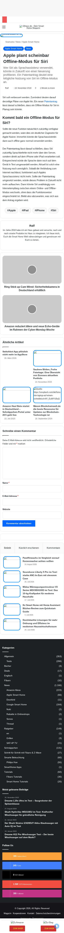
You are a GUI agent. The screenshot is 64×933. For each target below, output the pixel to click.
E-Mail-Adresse (10, 496)
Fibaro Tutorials (14, 776)
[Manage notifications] (56, 926)
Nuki (9, 709)
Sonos (10, 719)
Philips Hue (12, 762)
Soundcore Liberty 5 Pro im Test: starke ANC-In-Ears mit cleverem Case (40, 575)
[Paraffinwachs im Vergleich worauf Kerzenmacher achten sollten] (11, 562)
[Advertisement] (32, 8)
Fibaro (7, 680)
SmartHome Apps (12, 767)
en (8, 733)
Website (6, 509)
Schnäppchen (11, 748)
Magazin (7, 913)
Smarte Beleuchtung (14, 757)
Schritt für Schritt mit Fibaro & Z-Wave (22, 753)
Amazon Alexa (14, 690)
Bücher (7, 666)
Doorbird (11, 699)
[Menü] (3, 28)
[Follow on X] (9, 88)
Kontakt (30, 913)
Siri (54, 210)
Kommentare (53, 548)
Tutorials (8, 772)
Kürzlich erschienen (29, 548)
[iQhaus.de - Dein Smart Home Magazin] (32, 27)
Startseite (9, 42)
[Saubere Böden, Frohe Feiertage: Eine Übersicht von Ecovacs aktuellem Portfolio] (47, 358)
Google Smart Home (17, 704)
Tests (9, 661)
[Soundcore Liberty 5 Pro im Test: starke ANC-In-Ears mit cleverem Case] (11, 576)
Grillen (10, 738)
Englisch (8, 676)
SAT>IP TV (12, 743)
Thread (10, 724)
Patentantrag (50, 101)
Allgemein (9, 656)
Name (5, 483)
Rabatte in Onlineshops (18, 714)
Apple (12, 210)
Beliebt (7, 548)
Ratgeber (8, 728)
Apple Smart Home (30, 42)
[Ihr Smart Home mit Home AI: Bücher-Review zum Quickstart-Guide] (11, 609)
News (18, 42)
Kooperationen (19, 913)
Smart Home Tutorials (17, 781)
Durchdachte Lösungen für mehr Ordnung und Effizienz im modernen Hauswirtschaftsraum (40, 623)
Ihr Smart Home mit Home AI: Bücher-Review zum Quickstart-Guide (42, 608)
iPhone (40, 210)
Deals (7, 671)
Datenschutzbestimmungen (48, 913)
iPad (26, 210)
